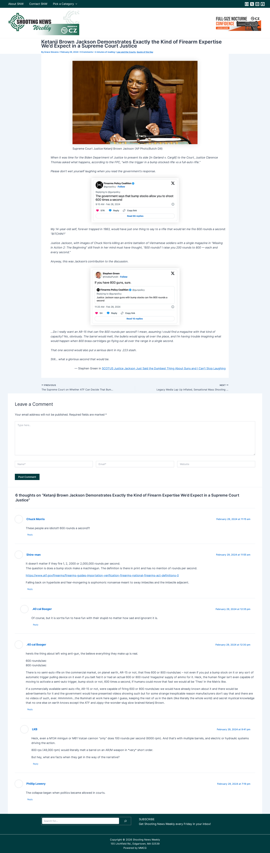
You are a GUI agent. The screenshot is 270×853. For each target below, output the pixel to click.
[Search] (125, 821)
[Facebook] (263, 4)
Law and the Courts (126, 52)
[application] (75, 4)
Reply (30, 534)
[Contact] (247, 4)
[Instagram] (257, 4)
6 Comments (86, 52)
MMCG (142, 847)
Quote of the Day (145, 52)
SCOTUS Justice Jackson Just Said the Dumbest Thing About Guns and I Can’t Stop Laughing (164, 368)
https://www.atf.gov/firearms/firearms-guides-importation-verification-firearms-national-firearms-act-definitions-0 (102, 575)
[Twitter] (252, 4)
